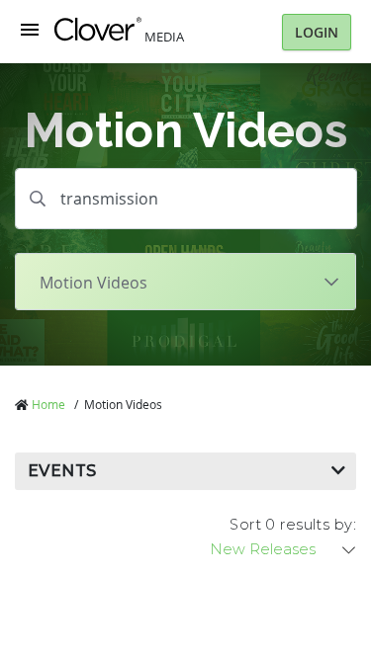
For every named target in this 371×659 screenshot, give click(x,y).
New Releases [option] (263, 549)
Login (316, 32)
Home (48, 404)
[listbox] (284, 549)
